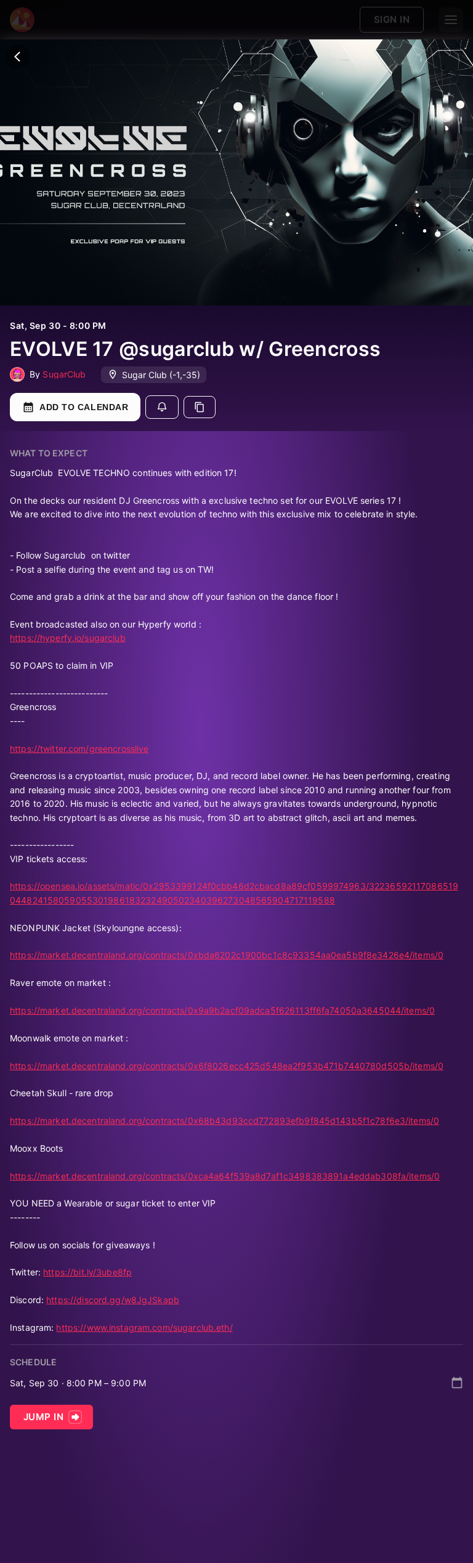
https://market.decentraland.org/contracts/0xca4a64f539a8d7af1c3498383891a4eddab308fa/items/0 (225, 1176)
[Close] (17, 56)
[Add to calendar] (457, 1382)
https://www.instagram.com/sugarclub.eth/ (144, 1327)
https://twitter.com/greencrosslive (79, 748)
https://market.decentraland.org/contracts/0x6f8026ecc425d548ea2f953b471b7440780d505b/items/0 (226, 1065)
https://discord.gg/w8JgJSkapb (112, 1299)
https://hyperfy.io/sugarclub (68, 637)
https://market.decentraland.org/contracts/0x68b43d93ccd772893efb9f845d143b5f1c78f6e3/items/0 (224, 1120)
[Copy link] (200, 407)
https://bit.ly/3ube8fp (87, 1272)
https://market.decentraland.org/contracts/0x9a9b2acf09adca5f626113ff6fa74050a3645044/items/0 (222, 1010)
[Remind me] (162, 407)
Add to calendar (83, 407)
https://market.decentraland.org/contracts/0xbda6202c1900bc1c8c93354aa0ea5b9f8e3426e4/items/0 (226, 955)
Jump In (43, 1417)
